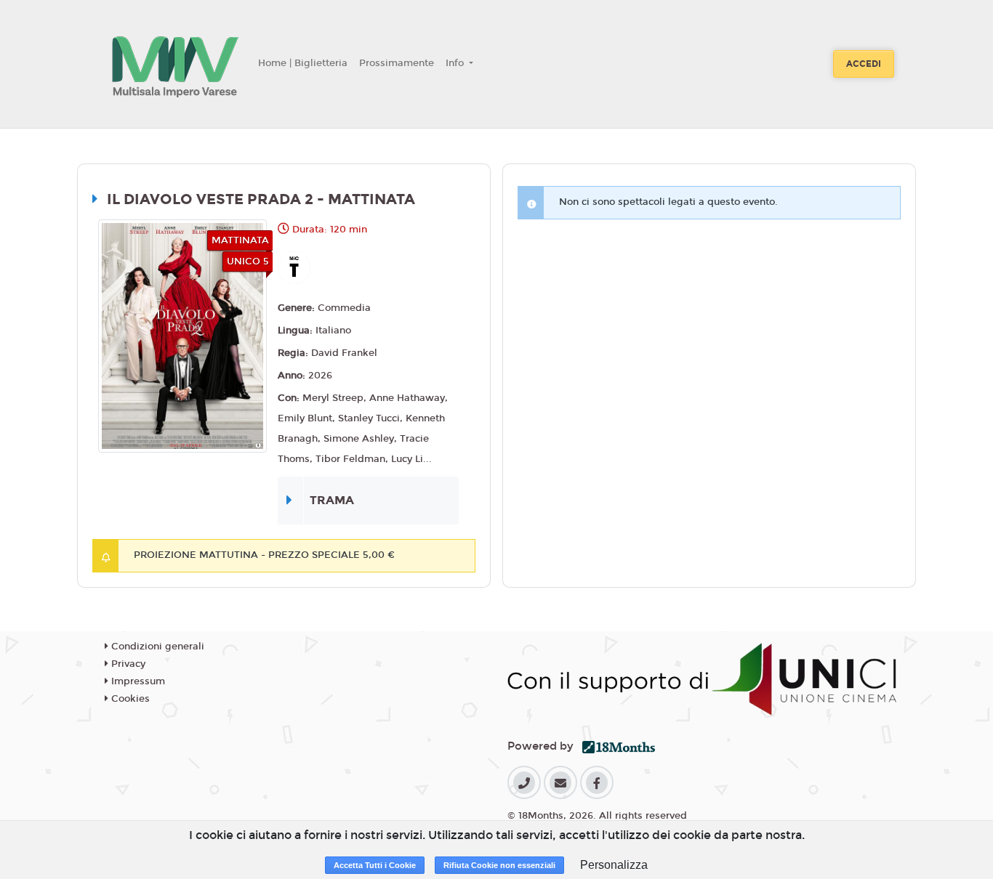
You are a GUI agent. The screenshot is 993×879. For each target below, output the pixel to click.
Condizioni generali (156, 646)
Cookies (129, 699)
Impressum (136, 681)
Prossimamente (396, 63)
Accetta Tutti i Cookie (375, 865)
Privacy (126, 664)
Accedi (863, 64)
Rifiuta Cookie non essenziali (499, 865)
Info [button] (456, 63)
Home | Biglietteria (302, 63)
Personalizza (614, 865)
